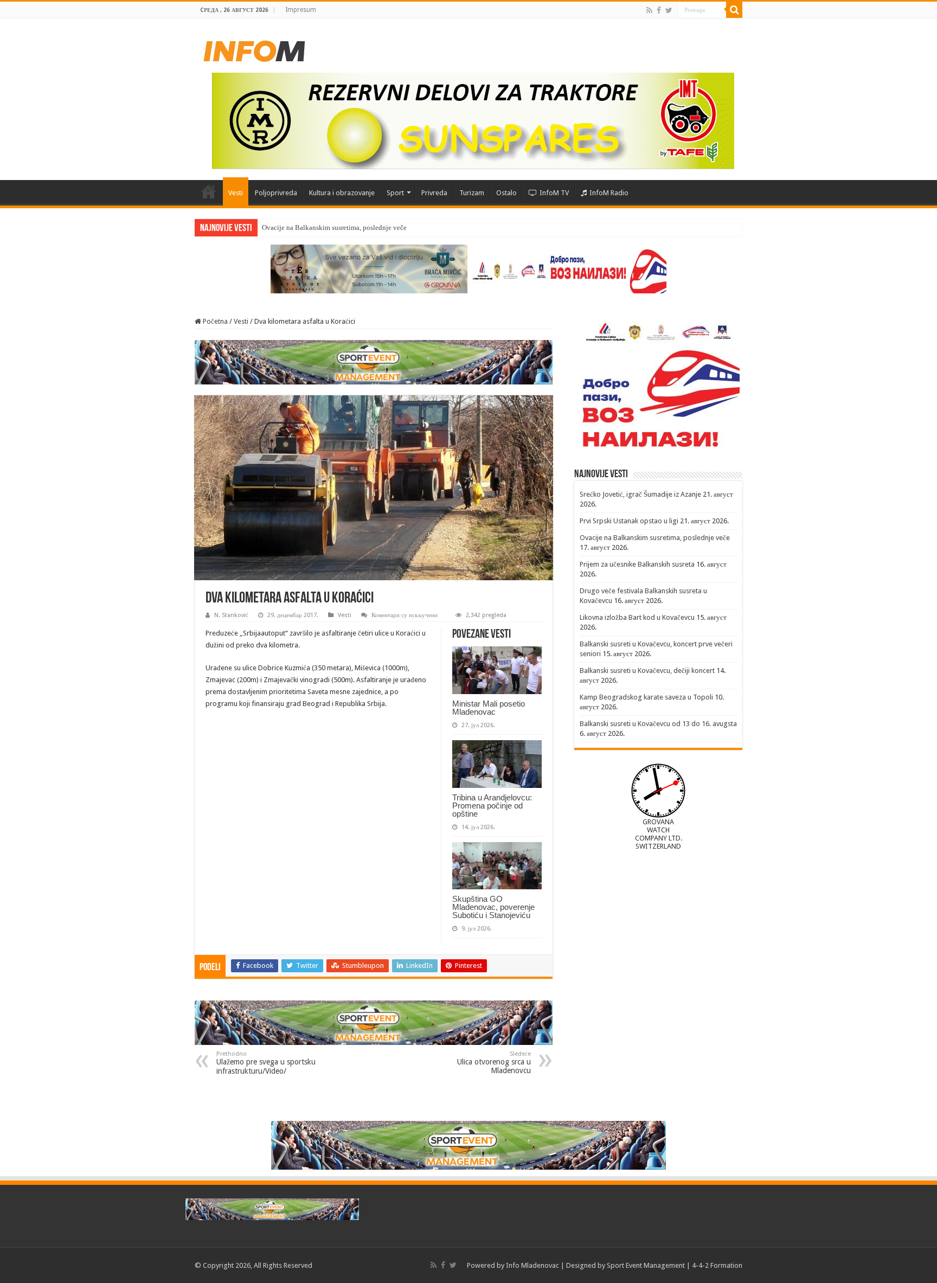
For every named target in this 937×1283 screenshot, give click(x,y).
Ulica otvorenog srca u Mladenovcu (494, 1062)
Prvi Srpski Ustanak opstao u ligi (629, 521)
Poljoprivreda (276, 193)
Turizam (471, 193)
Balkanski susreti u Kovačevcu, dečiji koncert (647, 670)
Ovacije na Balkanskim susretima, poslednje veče (334, 227)
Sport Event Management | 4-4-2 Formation (674, 1265)
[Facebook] (659, 10)
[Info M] (254, 49)
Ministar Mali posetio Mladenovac (488, 707)
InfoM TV (554, 193)
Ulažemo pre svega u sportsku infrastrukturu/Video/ (266, 1062)
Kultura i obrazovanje (342, 193)
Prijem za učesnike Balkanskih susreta (637, 564)
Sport (395, 193)
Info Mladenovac (532, 1265)
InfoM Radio (608, 193)
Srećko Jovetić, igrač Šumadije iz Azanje (640, 494)
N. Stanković (231, 615)
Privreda (434, 193)
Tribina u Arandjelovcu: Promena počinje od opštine (492, 805)
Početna (209, 191)
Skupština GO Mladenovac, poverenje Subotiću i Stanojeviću (493, 907)
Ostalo (506, 193)
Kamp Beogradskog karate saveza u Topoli (646, 697)
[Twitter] (668, 10)
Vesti (235, 193)
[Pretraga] (734, 10)
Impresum (300, 10)
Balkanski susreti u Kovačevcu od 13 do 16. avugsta (658, 724)
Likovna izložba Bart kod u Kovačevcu (637, 617)
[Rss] (649, 10)
